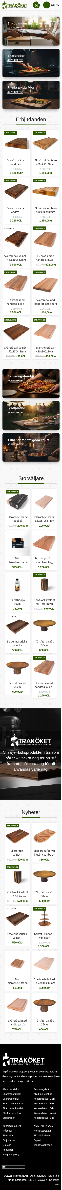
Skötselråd (8, 1135)
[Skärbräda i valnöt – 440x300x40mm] (16, 239)
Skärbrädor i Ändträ (12, 1108)
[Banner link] (31, 31)
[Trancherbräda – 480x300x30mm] (46, 331)
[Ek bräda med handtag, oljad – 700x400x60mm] (16, 283)
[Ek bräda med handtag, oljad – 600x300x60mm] (44, 667)
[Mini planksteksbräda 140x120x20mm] (17, 543)
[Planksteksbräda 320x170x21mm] (44, 501)
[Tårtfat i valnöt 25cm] (17, 667)
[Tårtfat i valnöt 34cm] (44, 626)
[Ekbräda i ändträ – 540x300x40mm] (46, 191)
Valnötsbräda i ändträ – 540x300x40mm (16, 164)
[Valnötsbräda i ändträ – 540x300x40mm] (16, 144)
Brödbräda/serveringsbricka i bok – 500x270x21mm (44, 854)
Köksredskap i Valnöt (45, 1113)
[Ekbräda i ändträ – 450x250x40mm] (46, 144)
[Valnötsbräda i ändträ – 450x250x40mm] (16, 191)
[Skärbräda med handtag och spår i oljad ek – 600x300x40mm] (46, 283)
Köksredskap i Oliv (44, 1108)
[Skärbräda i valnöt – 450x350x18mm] (16, 331)
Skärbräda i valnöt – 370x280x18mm (17, 854)
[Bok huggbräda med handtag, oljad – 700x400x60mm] (44, 543)
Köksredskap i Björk (44, 1098)
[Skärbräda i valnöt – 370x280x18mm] (17, 835)
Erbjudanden (9, 1140)
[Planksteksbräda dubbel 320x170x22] (17, 501)
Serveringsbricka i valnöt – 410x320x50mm (17, 645)
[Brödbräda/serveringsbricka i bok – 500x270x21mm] (44, 835)
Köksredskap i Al (11, 1126)
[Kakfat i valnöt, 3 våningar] (44, 918)
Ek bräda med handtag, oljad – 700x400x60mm (16, 303)
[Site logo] (14, 4)
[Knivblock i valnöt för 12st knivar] (44, 584)
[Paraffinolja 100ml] (17, 584)
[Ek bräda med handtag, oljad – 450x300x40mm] (46, 239)
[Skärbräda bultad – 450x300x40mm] (44, 963)
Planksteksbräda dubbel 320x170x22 (17, 521)
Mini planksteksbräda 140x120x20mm (18, 562)
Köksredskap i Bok (44, 1103)
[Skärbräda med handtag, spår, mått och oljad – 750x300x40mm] (17, 1005)
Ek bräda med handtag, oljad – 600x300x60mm (44, 687)
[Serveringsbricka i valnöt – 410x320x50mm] (17, 626)
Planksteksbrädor (11, 1113)
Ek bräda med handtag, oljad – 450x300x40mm (45, 259)
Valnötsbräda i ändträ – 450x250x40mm (16, 212)
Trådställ (7, 1130)
